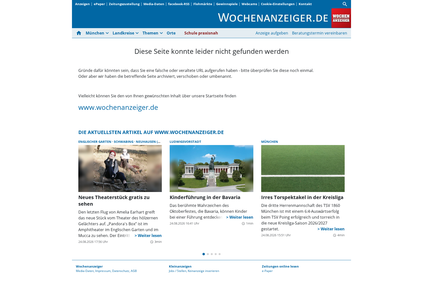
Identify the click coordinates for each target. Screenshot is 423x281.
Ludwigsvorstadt (185, 141)
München (269, 141)
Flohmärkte (202, 4)
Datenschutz (120, 271)
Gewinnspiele (227, 4)
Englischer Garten (95, 141)
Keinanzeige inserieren (203, 271)
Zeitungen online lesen (280, 266)
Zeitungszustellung (124, 4)
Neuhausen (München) (156, 141)
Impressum (103, 271)
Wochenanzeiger (89, 266)
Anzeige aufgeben (272, 33)
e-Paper (267, 271)
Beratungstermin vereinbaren (319, 33)
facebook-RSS (178, 4)
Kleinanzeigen (180, 266)
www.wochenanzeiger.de (118, 107)
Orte (171, 33)
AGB (134, 271)
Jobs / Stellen (177, 271)
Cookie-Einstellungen (278, 4)
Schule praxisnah (201, 33)
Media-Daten (153, 4)
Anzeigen (82, 4)
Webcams (249, 4)
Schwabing (124, 141)
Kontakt (305, 4)
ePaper (99, 4)
